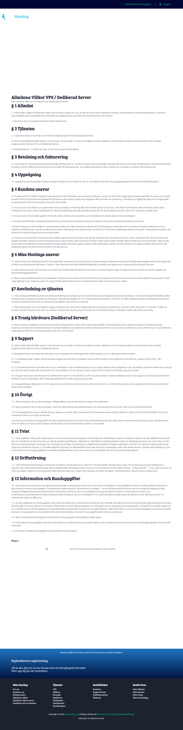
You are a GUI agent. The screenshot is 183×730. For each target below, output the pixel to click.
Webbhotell (51, 17)
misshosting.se (71, 714)
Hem (38, 17)
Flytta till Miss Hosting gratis (138, 4)
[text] (50, 658)
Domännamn (69, 17)
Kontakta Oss (171, 17)
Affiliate (129, 17)
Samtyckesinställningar (124, 714)
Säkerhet (114, 17)
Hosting (99, 17)
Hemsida (85, 17)
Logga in (167, 4)
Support (142, 17)
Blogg (156, 17)
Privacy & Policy (105, 714)
